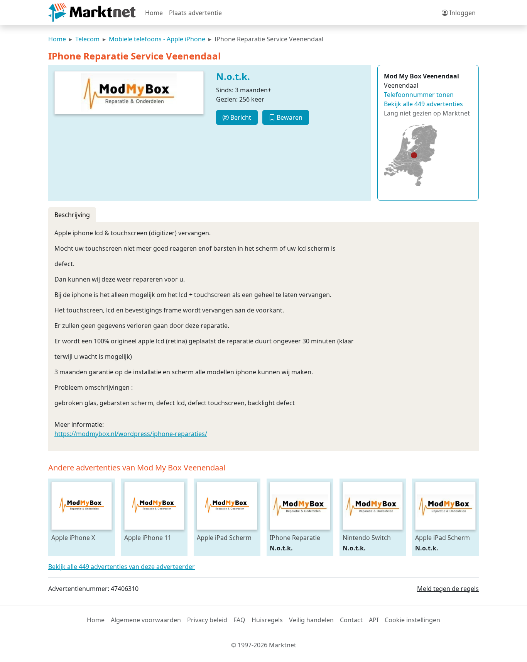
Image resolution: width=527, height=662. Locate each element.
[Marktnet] (92, 12)
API (373, 620)
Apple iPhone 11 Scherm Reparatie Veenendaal (150, 537)
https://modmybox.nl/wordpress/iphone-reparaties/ (130, 433)
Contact (351, 620)
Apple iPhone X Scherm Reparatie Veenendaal (77, 537)
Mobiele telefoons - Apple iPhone (157, 39)
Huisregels (267, 620)
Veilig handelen (311, 620)
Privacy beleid (207, 620)
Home (154, 12)
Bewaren (288, 117)
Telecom (87, 39)
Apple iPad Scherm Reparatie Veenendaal (442, 537)
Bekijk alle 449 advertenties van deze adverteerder (121, 566)
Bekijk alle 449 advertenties (423, 104)
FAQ (239, 620)
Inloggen (462, 12)
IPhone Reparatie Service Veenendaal (298, 537)
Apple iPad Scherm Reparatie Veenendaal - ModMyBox (224, 537)
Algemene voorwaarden (146, 620)
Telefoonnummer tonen (419, 94)
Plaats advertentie (195, 12)
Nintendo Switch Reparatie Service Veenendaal (368, 537)
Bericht (240, 117)
